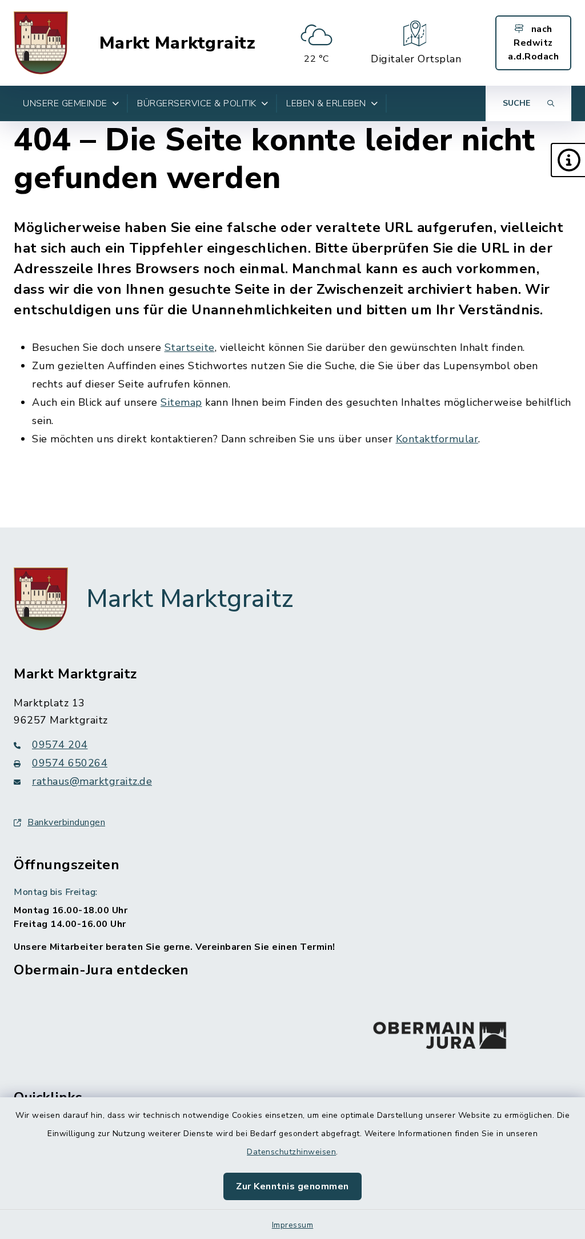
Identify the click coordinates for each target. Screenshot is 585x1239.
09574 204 (60, 745)
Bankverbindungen (66, 822)
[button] (568, 160)
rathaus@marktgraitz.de (92, 781)
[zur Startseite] (41, 43)
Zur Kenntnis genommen (292, 1186)
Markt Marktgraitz (177, 43)
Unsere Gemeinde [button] (65, 103)
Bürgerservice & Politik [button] (197, 103)
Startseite (190, 347)
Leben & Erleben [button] (326, 103)
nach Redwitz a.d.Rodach (533, 43)
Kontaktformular (437, 439)
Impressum (293, 1225)
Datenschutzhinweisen (291, 1151)
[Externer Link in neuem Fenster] (439, 1033)
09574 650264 (69, 763)
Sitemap (181, 402)
